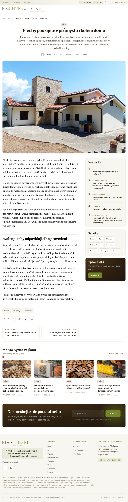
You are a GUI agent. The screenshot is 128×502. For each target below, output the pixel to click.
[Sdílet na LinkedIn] (25, 318)
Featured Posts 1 (119, 497)
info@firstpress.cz (111, 460)
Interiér (93, 251)
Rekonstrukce (96, 245)
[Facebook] (4, 468)
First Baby (27, 2)
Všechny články (116, 354)
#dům (6, 311)
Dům (11, 18)
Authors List (105, 497)
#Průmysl (28, 311)
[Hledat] (31, 9)
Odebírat (95, 275)
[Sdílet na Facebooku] (13, 318)
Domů (4, 18)
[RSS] (10, 468)
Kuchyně (104, 251)
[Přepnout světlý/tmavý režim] (37, 9)
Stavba (109, 239)
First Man (5, 2)
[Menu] (42, 9)
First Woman (16, 2)
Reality (115, 251)
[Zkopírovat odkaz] (31, 318)
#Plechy (16, 311)
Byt (100, 239)
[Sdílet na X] (19, 318)
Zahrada (109, 245)
